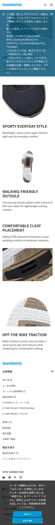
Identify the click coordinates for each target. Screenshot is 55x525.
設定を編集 (27, 520)
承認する (27, 514)
